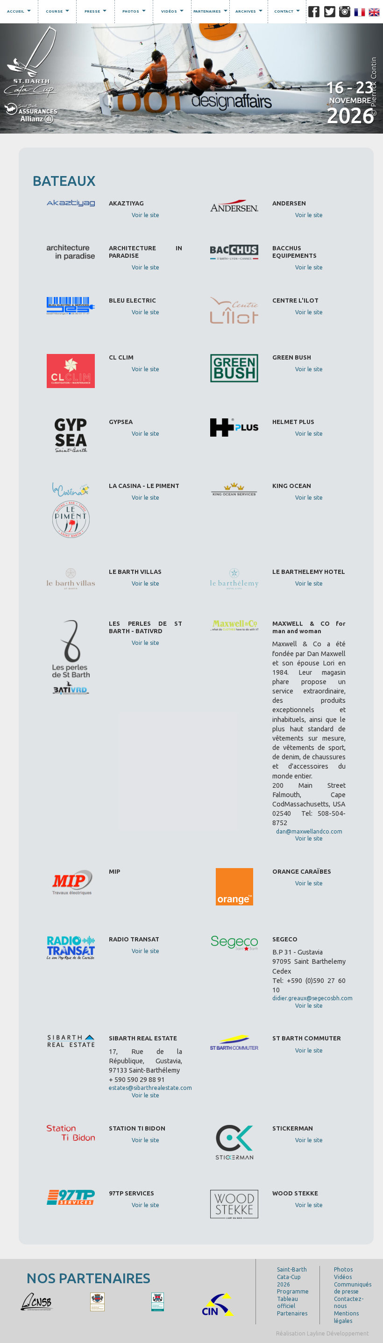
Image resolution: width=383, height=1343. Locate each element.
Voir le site (145, 215)
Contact (288, 12)
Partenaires (211, 12)
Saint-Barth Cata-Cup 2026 (292, 1276)
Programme (293, 1291)
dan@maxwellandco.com (309, 831)
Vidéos (173, 12)
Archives (250, 12)
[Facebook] (313, 11)
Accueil (20, 12)
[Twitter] (329, 11)
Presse (97, 12)
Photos (135, 12)
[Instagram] (344, 11)
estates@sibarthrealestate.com (150, 1088)
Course (58, 12)
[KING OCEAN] (53, 1301)
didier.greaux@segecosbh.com (312, 998)
